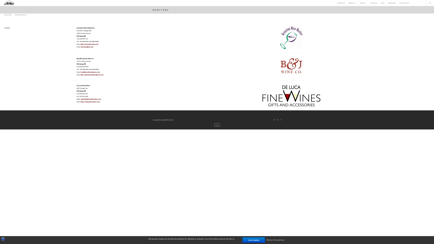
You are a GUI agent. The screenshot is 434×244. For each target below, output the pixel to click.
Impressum (392, 3)
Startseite (341, 3)
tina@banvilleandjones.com (90, 72)
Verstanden (253, 240)
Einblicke (373, 3)
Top (217, 125)
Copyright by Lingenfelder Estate (163, 120)
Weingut (352, 3)
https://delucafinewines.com (90, 102)
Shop (382, 3)
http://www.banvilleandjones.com (92, 75)
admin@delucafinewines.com (91, 99)
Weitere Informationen (275, 240)
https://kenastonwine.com (89, 44)
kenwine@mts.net (87, 47)
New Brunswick (20, 15)
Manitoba (8, 15)
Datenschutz (404, 3)
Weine (362, 3)
